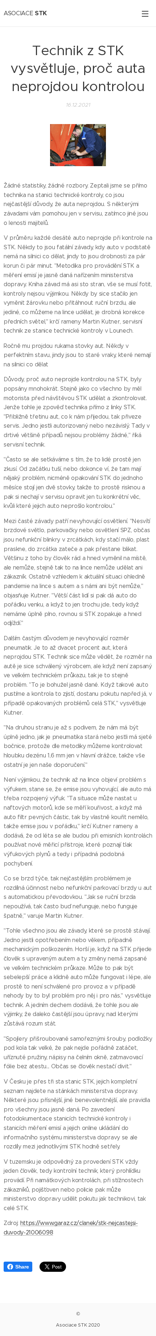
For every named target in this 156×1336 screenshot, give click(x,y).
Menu (145, 13)
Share (22, 1267)
